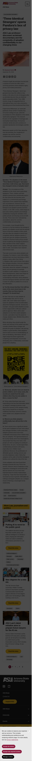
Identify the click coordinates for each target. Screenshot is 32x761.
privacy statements (12, 739)
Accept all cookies (8, 746)
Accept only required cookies (11, 751)
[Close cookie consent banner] (28, 731)
